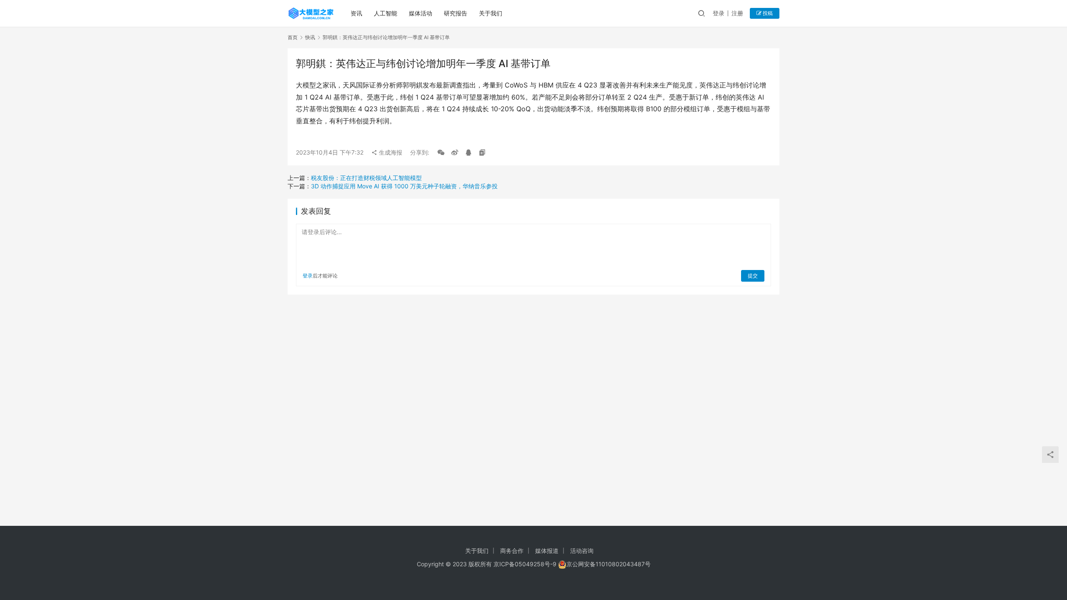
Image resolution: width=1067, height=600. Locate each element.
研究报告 (455, 13)
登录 (718, 13)
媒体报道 (547, 550)
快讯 (310, 37)
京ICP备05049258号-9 (524, 564)
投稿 (767, 13)
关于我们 (490, 13)
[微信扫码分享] (441, 152)
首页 (293, 37)
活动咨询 (582, 550)
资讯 (356, 13)
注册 (737, 13)
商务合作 (511, 550)
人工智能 (385, 13)
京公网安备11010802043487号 (608, 564)
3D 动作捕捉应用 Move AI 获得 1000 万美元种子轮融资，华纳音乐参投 (404, 186)
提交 (753, 275)
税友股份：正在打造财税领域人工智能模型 (366, 177)
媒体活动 (420, 13)
